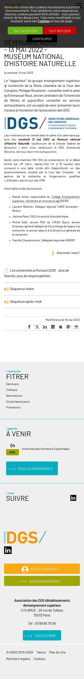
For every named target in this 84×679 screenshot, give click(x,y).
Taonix (41, 652)
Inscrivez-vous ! (68, 253)
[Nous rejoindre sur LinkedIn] (74, 498)
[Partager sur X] (37, 326)
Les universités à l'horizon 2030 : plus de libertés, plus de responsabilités (36, 273)
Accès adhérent (45, 569)
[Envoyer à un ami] (76, 326)
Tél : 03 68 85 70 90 (42, 623)
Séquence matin (22, 289)
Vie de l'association (18, 401)
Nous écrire (45, 636)
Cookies (44, 21)
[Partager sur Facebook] (29, 326)
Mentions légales (18, 659)
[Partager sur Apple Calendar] (61, 326)
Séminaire (12, 384)
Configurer (42, 39)
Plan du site (57, 652)
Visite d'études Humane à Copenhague (45, 448)
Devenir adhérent (45, 581)
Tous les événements (35, 469)
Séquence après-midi (26, 301)
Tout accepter (25, 31)
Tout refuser (60, 31)
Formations (13, 407)
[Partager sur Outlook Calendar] (69, 326)
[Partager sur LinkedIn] (45, 326)
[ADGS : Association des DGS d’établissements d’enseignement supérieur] (25, 537)
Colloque (11, 389)
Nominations (14, 395)
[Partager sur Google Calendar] (53, 326)
